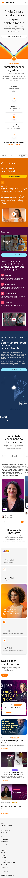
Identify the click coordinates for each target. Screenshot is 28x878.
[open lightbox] (14, 319)
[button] (26, 2)
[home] (7, 2)
